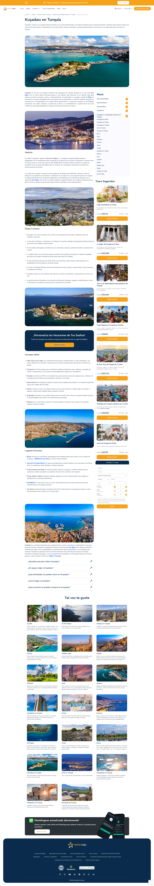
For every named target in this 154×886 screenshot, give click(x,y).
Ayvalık (99, 148)
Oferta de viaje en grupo (92, 860)
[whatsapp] (89, 874)
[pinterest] (79, 874)
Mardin (99, 162)
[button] (119, 8)
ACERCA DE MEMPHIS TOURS (110, 853)
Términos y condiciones (50, 857)
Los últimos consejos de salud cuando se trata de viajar (105, 857)
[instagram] (84, 874)
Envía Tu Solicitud (81, 857)
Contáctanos (36, 857)
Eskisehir (99, 159)
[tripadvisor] (93, 874)
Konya (98, 145)
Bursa (98, 134)
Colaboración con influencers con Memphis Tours (68, 860)
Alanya (99, 168)
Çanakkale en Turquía (102, 151)
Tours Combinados (49, 9)
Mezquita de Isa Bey (102, 119)
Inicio (22, 9)
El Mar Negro (100, 174)
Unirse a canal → (42, 832)
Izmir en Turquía (101, 128)
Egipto (28, 9)
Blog (58, 9)
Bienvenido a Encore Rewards (57, 853)
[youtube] (70, 874)
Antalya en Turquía (102, 171)
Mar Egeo (99, 139)
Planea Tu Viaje (59, 345)
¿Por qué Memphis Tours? (77, 853)
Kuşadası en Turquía (102, 131)
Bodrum (99, 154)
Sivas (98, 157)
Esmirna (99, 142)
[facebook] (60, 874)
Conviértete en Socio (66, 857)
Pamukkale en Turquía (103, 125)
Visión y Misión (93, 853)
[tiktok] (74, 874)
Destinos (36, 9)
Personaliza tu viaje (142, 9)
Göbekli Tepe (100, 165)
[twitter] (65, 874)
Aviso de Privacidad (39, 853)
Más (64, 9)
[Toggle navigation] (17, 8)
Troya (98, 137)
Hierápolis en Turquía (102, 122)
